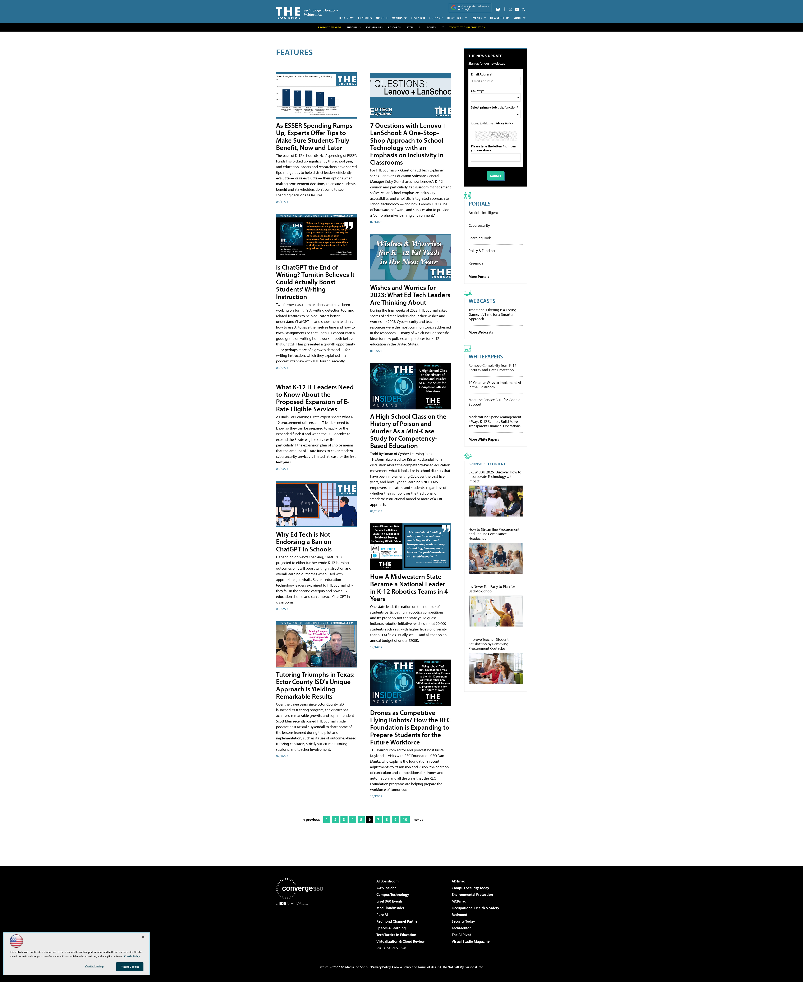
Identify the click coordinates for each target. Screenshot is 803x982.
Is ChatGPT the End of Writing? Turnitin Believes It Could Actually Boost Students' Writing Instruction (315, 282)
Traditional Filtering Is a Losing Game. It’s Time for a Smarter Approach (492, 314)
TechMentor (461, 928)
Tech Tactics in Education (396, 934)
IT (443, 27)
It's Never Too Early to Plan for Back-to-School (492, 588)
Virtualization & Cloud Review (400, 941)
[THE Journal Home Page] (307, 12)
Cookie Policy (401, 967)
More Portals (479, 276)
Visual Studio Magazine (471, 941)
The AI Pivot (461, 934)
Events (477, 18)
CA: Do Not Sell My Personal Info (460, 967)
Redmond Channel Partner (397, 921)
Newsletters (500, 18)
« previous (311, 819)
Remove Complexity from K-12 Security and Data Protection (492, 367)
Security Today (463, 921)
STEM (410, 27)
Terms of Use (427, 967)
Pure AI (382, 914)
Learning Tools (480, 237)
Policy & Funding (482, 250)
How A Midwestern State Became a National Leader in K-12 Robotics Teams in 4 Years (409, 587)
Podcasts (436, 18)
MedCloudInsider (390, 907)
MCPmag (459, 901)
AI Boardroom (387, 881)
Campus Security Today (470, 887)
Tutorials (354, 27)
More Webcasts (481, 332)
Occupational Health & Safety (475, 907)
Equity (431, 27)
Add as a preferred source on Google (473, 8)
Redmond (459, 914)
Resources (455, 18)
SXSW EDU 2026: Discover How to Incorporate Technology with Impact (495, 476)
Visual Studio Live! (391, 948)
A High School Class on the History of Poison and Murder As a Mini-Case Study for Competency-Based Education (408, 431)
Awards (397, 18)
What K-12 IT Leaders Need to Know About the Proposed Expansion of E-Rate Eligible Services (315, 398)
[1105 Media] (301, 926)
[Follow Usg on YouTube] (517, 10)
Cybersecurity (479, 225)
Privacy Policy (504, 123)
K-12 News (346, 18)
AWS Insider (386, 887)
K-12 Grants (374, 27)
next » (418, 819)
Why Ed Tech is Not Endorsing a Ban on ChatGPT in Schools (304, 541)
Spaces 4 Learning (391, 928)
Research (418, 18)
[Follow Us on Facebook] (504, 9)
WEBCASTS (482, 300)
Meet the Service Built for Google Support (494, 402)
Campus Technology (392, 894)
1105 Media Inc (348, 967)
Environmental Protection (472, 894)
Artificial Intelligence (484, 212)
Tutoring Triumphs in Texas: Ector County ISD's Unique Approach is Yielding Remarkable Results (315, 685)
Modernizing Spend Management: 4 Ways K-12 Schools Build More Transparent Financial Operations (495, 421)
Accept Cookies (130, 966)
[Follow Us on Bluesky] (498, 10)
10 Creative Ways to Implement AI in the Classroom (495, 385)
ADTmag (458, 881)
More (518, 18)
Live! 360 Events (389, 901)
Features (365, 18)
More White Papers (484, 439)
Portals (480, 203)
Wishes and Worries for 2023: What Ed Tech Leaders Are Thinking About (410, 294)
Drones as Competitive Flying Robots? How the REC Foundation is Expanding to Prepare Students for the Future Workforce (410, 727)
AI (420, 27)
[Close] (143, 936)
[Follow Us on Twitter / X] (510, 9)
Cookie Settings (94, 966)
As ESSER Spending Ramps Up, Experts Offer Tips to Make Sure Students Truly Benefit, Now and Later (314, 136)
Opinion (382, 18)
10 (405, 819)
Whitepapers (486, 356)
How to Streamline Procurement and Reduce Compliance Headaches (494, 534)
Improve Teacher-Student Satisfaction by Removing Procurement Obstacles (489, 644)
